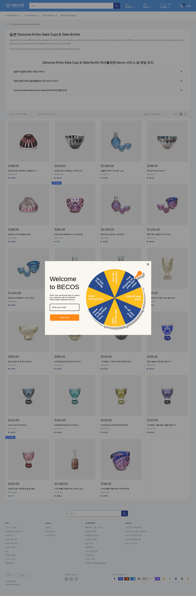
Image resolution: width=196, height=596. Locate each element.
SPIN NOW (64, 317)
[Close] (148, 264)
